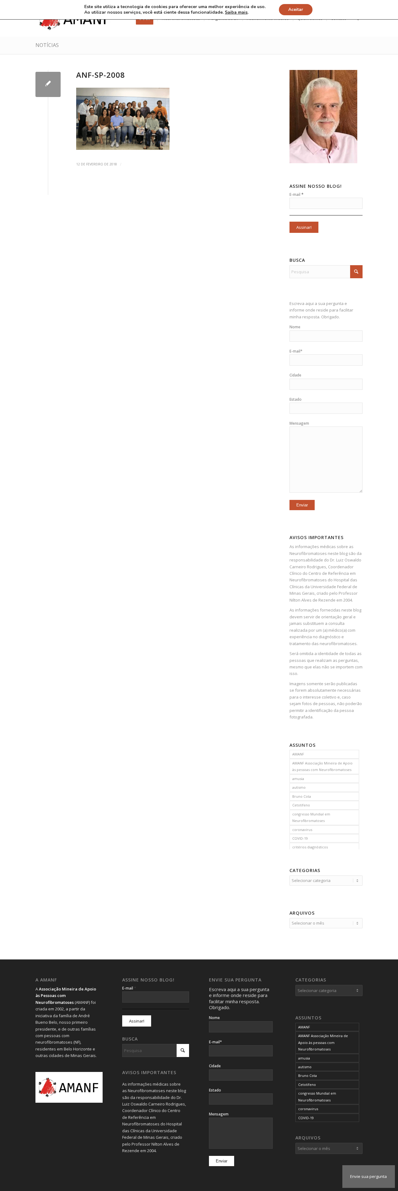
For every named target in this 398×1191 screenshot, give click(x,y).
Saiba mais (236, 12)
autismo (299, 787)
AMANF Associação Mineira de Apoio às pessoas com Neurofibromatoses (322, 766)
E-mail (296, 194)
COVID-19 (300, 838)
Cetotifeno (301, 805)
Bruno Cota (301, 796)
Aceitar (295, 9)
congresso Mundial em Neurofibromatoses (311, 817)
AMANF (298, 754)
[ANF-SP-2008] (48, 84)
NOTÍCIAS (47, 45)
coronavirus (302, 829)
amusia (298, 778)
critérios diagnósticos (310, 847)
